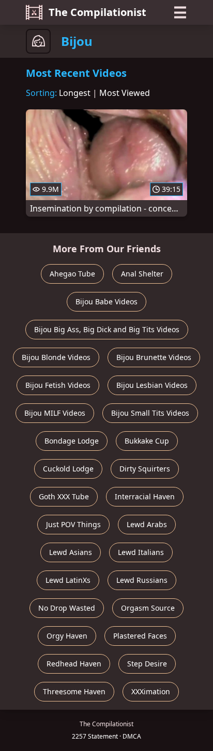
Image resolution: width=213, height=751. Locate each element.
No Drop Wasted (66, 608)
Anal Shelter (142, 274)
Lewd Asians (70, 552)
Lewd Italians (141, 552)
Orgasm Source (148, 608)
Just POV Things (73, 524)
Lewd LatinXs (67, 580)
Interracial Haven (145, 496)
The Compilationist (97, 12)
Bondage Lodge (71, 441)
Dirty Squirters (144, 469)
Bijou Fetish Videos (57, 385)
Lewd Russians (142, 580)
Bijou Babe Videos (106, 301)
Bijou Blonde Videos (56, 357)
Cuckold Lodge (68, 469)
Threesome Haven (74, 691)
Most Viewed (124, 93)
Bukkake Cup (147, 441)
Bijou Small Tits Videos (150, 413)
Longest (74, 93)
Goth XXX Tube (64, 496)
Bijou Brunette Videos (153, 357)
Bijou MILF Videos (54, 413)
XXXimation (150, 691)
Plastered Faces (140, 636)
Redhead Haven (74, 663)
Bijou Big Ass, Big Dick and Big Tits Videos (106, 329)
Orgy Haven (67, 636)
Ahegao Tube (72, 274)
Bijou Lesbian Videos (152, 385)
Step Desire (147, 663)
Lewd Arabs (147, 524)
